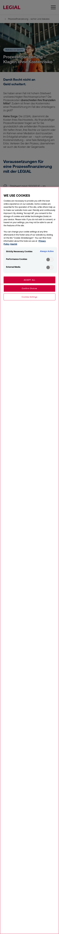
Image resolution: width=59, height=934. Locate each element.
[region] (29, 560)
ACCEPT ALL (29, 280)
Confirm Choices (29, 288)
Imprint (13, 244)
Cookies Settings (29, 297)
